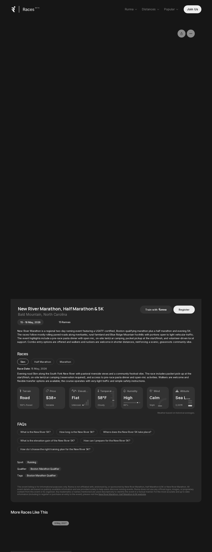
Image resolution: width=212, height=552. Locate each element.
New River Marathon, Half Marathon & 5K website (122, 494)
